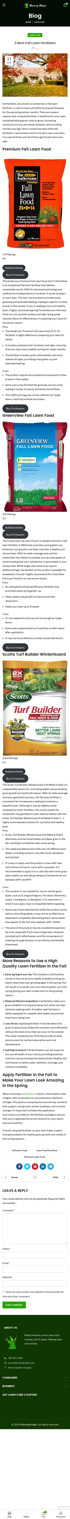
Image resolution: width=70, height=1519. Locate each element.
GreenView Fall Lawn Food (28, 415)
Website (7, 1277)
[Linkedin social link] (43, 1166)
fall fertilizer (28, 1093)
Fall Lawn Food (19, 1150)
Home (28, 22)
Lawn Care (39, 22)
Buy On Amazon (15, 274)
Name (6, 1248)
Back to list (35, 1177)
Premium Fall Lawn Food (26, 149)
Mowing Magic (29, 1424)
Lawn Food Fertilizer (46, 1150)
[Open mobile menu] (4, 5)
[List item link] (35, 1358)
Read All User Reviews (14, 268)
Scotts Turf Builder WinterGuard (34, 654)
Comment (8, 1210)
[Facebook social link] (19, 1166)
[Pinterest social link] (35, 1166)
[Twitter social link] (27, 1166)
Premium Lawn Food (34, 1156)
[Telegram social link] (50, 1166)
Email (6, 1262)
